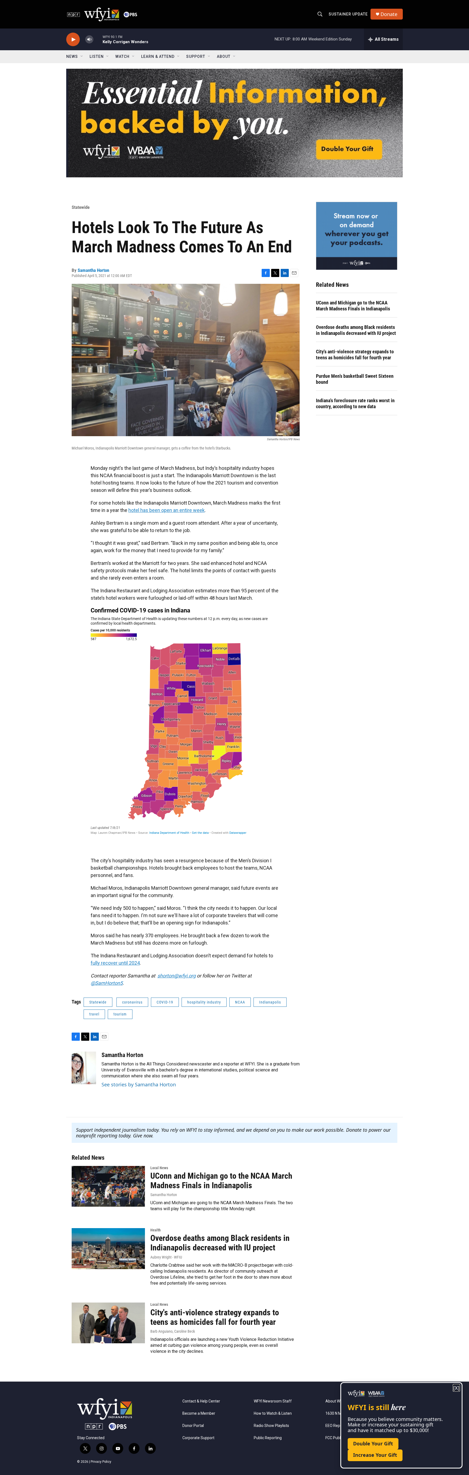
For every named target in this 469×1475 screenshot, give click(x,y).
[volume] (89, 39)
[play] (73, 39)
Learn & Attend (158, 56)
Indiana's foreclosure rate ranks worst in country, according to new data (355, 403)
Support (195, 56)
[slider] (98, 39)
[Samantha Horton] (84, 1068)
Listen (97, 56)
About (223, 56)
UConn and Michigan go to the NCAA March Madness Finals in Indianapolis (353, 306)
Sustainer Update (348, 14)
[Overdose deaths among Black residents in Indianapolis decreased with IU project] (108, 1248)
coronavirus (132, 1002)
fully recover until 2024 (115, 963)
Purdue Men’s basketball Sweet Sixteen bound (355, 379)
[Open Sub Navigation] (82, 56)
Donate (389, 14)
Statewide (81, 207)
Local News (159, 1168)
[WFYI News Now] (356, 235)
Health (155, 1230)
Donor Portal (193, 1426)
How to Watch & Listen (273, 1413)
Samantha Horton (93, 270)
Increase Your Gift (375, 1455)
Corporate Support (198, 1438)
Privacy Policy (101, 1462)
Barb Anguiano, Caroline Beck (172, 1331)
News (72, 56)
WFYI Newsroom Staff (273, 1401)
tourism (120, 1014)
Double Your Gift (373, 1443)
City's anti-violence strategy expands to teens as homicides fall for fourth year (355, 354)
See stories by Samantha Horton (139, 1084)
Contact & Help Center (201, 1401)
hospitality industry (204, 1002)
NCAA (240, 1002)
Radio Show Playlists (271, 1426)
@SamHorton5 (107, 983)
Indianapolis (270, 1002)
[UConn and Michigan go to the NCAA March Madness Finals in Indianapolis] (108, 1186)
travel (94, 1014)
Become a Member (198, 1413)
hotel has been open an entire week (166, 510)
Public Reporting (268, 1438)
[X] (456, 1388)
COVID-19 (165, 1002)
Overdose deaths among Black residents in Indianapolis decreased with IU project (356, 330)
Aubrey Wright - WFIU (166, 1257)
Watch (122, 56)
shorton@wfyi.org (176, 976)
